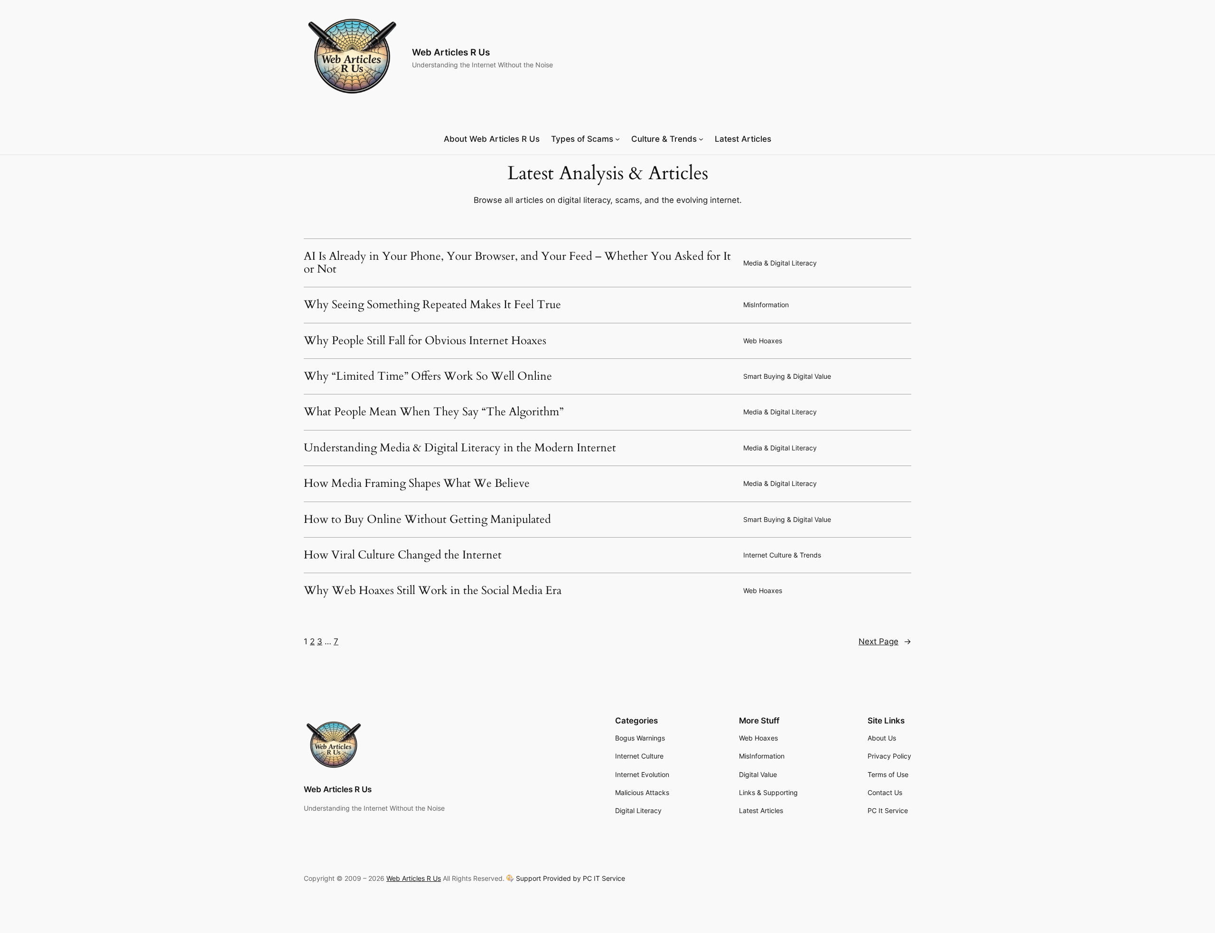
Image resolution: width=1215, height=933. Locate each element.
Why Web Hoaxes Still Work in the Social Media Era (432, 591)
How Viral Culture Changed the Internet (403, 555)
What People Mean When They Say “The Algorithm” (433, 412)
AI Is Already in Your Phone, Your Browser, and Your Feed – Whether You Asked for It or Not (517, 262)
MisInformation (766, 305)
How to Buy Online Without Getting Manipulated (427, 519)
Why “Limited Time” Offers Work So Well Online (428, 376)
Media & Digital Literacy (780, 263)
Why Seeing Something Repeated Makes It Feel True (432, 305)
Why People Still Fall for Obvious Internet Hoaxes (425, 341)
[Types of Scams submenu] (617, 139)
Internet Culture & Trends (782, 555)
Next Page (885, 641)
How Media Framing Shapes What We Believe (417, 483)
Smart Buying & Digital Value (787, 376)
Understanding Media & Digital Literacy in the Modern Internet (460, 448)
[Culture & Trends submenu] (701, 139)
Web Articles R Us (451, 52)
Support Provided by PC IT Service (570, 878)
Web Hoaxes (762, 341)
